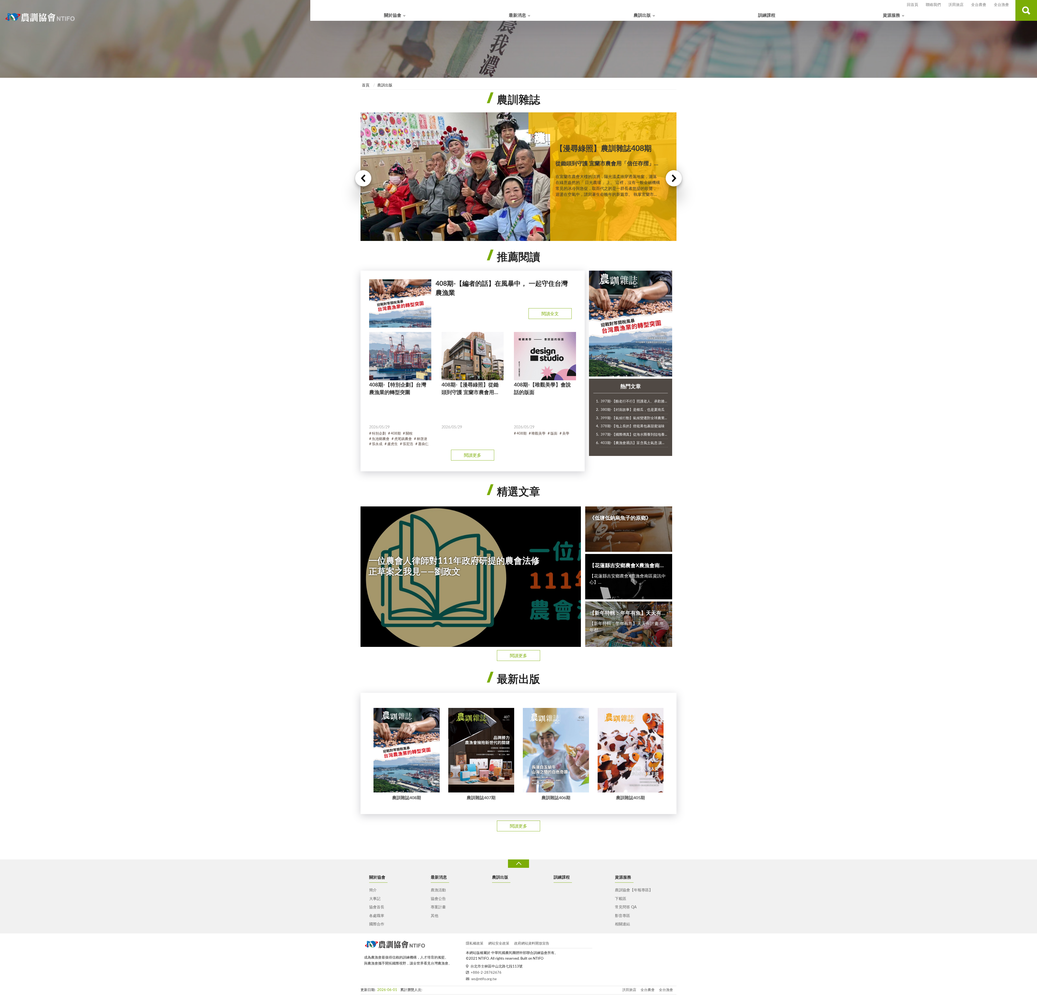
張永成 (377, 444)
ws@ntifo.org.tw (484, 979)
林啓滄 (422, 439)
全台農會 (978, 5)
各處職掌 (376, 916)
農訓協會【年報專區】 (634, 890)
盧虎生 (392, 444)
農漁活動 (438, 890)
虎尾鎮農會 (403, 439)
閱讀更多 (472, 455)
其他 (434, 916)
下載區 (620, 899)
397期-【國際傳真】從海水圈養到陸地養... (634, 434)
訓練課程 (766, 15)
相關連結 (622, 924)
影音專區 (622, 916)
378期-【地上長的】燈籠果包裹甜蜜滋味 (633, 426)
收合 (518, 863)
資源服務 (891, 15)
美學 (565, 433)
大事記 (375, 899)
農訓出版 (642, 15)
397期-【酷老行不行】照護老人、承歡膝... (634, 401)
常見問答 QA (626, 907)
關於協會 (392, 15)
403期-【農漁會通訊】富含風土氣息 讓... (632, 443)
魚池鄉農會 (380, 439)
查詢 (1026, 10)
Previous (363, 178)
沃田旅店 (956, 5)
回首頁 (912, 5)
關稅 (409, 433)
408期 (396, 433)
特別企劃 (379, 433)
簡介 (373, 890)
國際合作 (376, 924)
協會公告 (438, 899)
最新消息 (517, 15)
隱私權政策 (474, 943)
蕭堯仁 (423, 444)
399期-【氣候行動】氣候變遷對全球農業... (634, 418)
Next (674, 178)
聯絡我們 (933, 5)
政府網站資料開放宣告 (531, 943)
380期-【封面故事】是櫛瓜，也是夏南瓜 (633, 410)
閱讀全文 (550, 314)
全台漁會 (1001, 5)
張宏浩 (408, 444)
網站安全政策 (498, 943)
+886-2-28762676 (486, 973)
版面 (553, 433)
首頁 (365, 85)
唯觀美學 (538, 433)
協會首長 (376, 907)
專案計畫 (438, 907)
